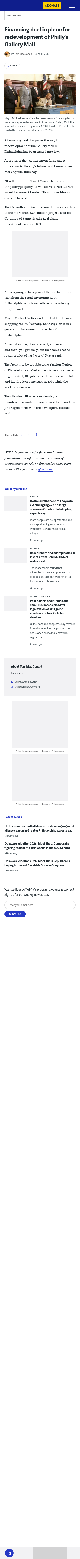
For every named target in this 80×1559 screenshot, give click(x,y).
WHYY (14, 6)
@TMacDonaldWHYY (26, 681)
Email (36, 434)
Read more (17, 673)
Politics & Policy (40, 596)
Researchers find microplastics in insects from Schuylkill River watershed (52, 557)
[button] (9, 1553)
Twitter (29, 434)
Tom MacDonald (24, 54)
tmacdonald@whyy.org (27, 686)
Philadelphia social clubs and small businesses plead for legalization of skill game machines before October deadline (49, 609)
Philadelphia (14, 15)
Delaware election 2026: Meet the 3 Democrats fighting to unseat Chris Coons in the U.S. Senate (37, 845)
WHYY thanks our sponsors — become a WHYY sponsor (40, 280)
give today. (45, 469)
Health (34, 496)
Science (34, 548)
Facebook (21, 434)
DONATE (53, 5)
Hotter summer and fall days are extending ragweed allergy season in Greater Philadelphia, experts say (51, 507)
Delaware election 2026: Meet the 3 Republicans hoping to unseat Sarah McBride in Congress (37, 863)
